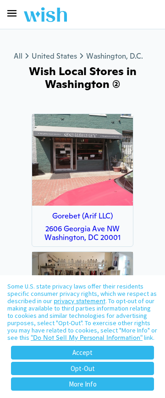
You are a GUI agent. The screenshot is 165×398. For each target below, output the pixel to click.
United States (54, 56)
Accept (82, 352)
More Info (83, 384)
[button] (11, 13)
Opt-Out (83, 368)
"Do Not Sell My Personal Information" (87, 337)
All (18, 56)
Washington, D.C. (114, 56)
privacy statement (79, 301)
